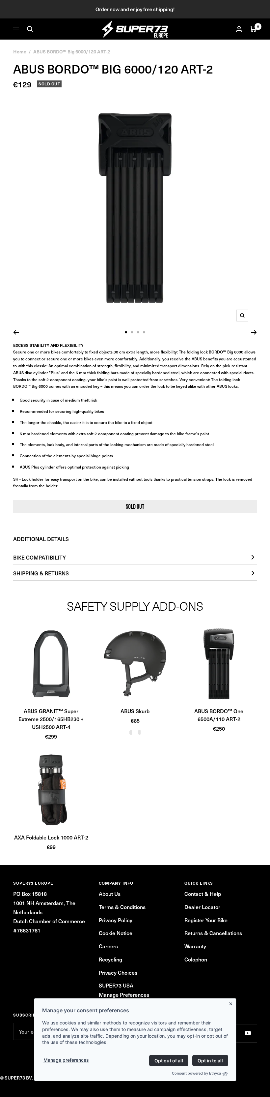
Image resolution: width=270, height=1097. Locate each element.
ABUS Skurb (135, 711)
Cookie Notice (115, 932)
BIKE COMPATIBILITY (39, 557)
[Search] (30, 29)
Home (19, 51)
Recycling (110, 959)
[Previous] (16, 332)
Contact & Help (202, 893)
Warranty (195, 946)
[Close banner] (232, 1002)
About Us (110, 893)
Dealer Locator (202, 906)
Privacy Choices (118, 972)
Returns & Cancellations (213, 932)
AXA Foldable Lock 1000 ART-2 (51, 837)
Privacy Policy (115, 920)
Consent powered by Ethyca (196, 1073)
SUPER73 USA (116, 985)
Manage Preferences (124, 994)
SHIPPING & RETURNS (41, 573)
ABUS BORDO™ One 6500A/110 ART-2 (218, 714)
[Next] (254, 332)
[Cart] (253, 29)
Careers (108, 946)
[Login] (239, 29)
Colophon (195, 959)
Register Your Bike (206, 920)
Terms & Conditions (122, 906)
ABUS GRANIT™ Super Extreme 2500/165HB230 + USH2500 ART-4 (51, 718)
